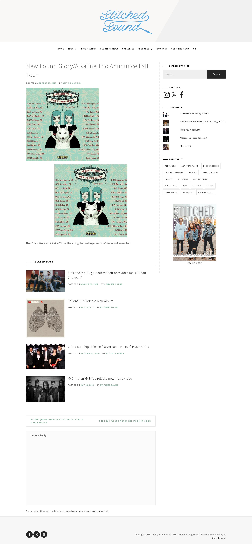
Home (61, 48)
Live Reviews (89, 48)
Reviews (210, 186)
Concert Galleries (174, 172)
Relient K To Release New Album (90, 301)
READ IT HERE (194, 263)
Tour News (188, 192)
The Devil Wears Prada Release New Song (125, 421)
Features (143, 48)
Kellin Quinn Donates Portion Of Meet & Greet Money (57, 421)
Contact (162, 48)
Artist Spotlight (190, 166)
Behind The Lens (211, 166)
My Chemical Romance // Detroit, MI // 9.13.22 (202, 121)
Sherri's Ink (185, 146)
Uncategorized (205, 192)
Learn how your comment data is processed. (86, 511)
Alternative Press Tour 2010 (194, 137)
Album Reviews (109, 48)
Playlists (196, 186)
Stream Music (171, 192)
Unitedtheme (218, 537)
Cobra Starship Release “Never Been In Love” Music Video (108, 347)
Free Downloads (210, 172)
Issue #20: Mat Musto (190, 129)
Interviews (183, 179)
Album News (170, 166)
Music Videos (171, 186)
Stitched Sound (72, 83)
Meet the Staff (200, 179)
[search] (193, 48)
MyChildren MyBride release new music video (100, 378)
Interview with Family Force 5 (194, 113)
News (71, 48)
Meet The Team (180, 48)
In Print (169, 179)
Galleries (128, 48)
